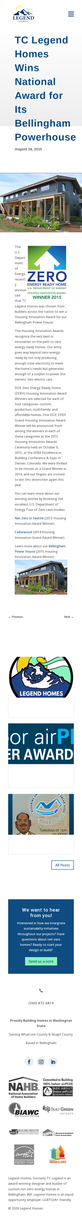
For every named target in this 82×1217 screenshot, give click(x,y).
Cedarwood (23, 532)
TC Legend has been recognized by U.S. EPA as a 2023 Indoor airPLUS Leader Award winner (38, 775)
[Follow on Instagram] (41, 1061)
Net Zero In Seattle (29, 518)
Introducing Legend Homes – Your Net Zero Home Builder (40, 707)
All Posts (62, 865)
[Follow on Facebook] (29, 1061)
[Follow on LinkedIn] (53, 1061)
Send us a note (41, 961)
